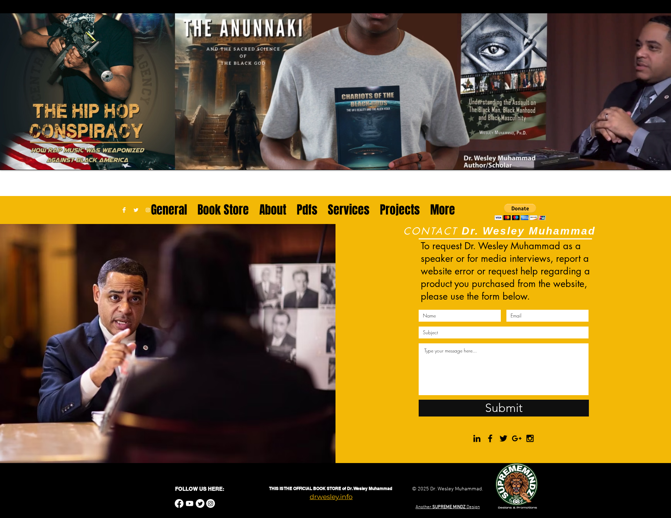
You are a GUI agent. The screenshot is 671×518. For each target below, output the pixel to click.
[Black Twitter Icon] (503, 438)
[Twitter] (200, 503)
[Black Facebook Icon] (490, 438)
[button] (520, 212)
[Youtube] (189, 503)
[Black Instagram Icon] (530, 438)
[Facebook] (179, 503)
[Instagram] (210, 503)
